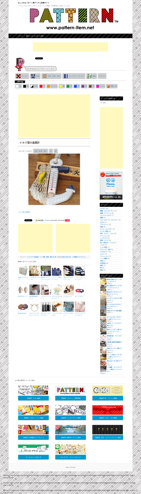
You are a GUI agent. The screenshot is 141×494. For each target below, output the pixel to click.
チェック (25, 76)
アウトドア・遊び (105, 249)
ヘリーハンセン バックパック (80, 278)
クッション (103, 236)
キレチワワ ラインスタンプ (70, 457)
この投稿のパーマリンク (78, 257)
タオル (102, 222)
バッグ (102, 245)
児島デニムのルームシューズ (68, 278)
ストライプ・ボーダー (76, 76)
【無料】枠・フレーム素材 (107, 398)
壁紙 (101, 217)
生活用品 (36, 257)
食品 (101, 270)
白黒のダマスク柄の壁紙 (114, 311)
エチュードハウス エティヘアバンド (34, 314)
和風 (37, 76)
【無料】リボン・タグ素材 (107, 418)
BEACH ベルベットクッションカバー (46, 279)
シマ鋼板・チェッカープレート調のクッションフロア (114, 369)
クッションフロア (105, 215)
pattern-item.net (66, 257)
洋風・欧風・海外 (54, 76)
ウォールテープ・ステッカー (109, 220)
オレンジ (54, 86)
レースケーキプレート (68, 314)
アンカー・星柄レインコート (57, 278)
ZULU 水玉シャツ (23, 296)
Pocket (47, 220)
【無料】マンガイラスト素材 (70, 418)
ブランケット (104, 224)
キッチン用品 (104, 231)
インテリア (30, 257)
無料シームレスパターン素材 (34, 36)
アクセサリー (104, 252)
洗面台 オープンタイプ (23, 278)
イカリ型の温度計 (24, 212)
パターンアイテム (70, 467)
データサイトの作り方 (33, 457)
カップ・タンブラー (106, 229)
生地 (101, 261)
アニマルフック (67, 296)
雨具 (101, 265)
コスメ (102, 254)
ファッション (104, 256)
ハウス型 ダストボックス (34, 278)
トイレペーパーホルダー (57, 314)
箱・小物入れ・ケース (107, 242)
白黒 (35, 86)
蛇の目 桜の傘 (22, 313)
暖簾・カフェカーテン (107, 211)
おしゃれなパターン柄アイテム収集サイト (33, 2)
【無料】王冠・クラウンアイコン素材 (108, 437)
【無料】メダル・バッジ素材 (33, 418)
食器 (101, 227)
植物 (94, 76)
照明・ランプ (104, 240)
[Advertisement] (70, 47)
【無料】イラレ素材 (33, 398)
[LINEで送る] (39, 220)
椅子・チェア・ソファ (107, 233)
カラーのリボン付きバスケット (57, 297)
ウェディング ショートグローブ (80, 314)
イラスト (102, 76)
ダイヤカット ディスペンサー (46, 314)
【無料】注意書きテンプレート (33, 437)
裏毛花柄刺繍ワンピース (34, 297)
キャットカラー (79, 296)
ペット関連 (103, 258)
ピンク (102, 86)
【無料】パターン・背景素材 (70, 398)
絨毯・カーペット (105, 213)
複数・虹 (114, 86)
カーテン (103, 208)
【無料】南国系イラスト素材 (70, 437)
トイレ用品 (103, 247)
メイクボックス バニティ (46, 297)
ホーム (21, 36)
